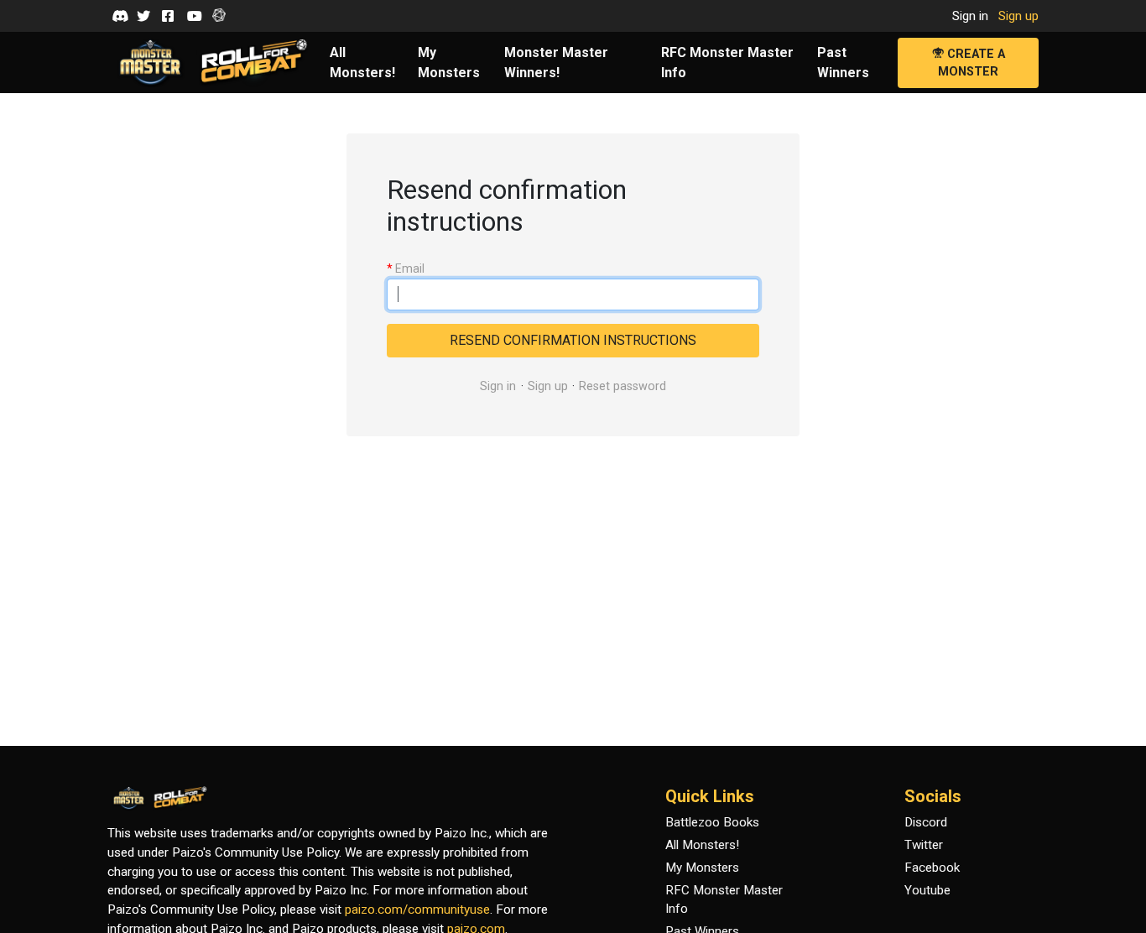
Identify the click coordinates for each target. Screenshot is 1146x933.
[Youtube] (194, 16)
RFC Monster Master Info (727, 62)
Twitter (923, 844)
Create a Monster (971, 63)
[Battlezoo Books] (219, 16)
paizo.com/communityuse (417, 909)
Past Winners (843, 62)
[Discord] (118, 16)
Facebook (932, 867)
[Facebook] (169, 16)
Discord (925, 822)
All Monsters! (362, 62)
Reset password (622, 386)
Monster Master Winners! (556, 62)
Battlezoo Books (712, 822)
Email (406, 268)
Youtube (927, 890)
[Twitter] (143, 16)
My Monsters (449, 62)
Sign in (970, 15)
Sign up (1018, 15)
